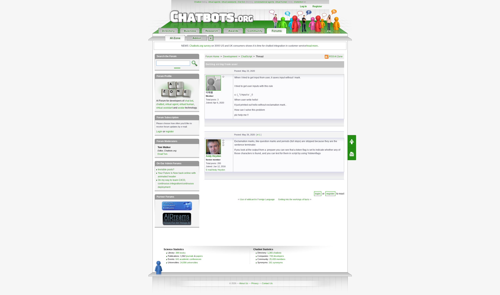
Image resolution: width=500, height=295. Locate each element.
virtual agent (171, 104)
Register (317, 6)
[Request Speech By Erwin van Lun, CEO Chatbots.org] (351, 141)
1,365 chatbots (274, 253)
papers (199, 256)
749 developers (276, 256)
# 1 (258, 134)
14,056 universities (189, 262)
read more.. (313, 45)
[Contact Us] (351, 154)
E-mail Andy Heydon (215, 170)
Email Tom (162, 154)
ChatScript (246, 56)
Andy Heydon (213, 156)
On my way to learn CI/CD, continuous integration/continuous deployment (176, 183)
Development (230, 56)
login (317, 193)
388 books (181, 253)
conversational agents (264, 2)
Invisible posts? (166, 169)
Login (159, 131)
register (330, 193)
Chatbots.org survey (200, 45)
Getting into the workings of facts (293, 199)
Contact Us (267, 283)
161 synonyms (276, 262)
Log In (303, 6)
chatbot (160, 104)
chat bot (241, 2)
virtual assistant (164, 107)
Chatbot (197, 2)
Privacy (255, 283)
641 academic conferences (188, 259)
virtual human (281, 2)
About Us (243, 283)
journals (190, 256)
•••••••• (177, 68)
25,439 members (277, 259)
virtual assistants (228, 2)
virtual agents (214, 2)
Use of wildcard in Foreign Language (257, 199)
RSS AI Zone (336, 56)
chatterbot (298, 2)
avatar (181, 107)
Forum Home (212, 56)
